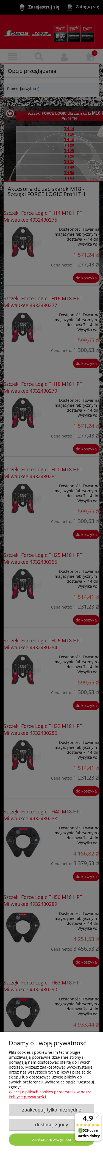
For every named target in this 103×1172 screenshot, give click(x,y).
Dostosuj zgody (51, 1124)
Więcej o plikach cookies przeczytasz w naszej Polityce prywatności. (51, 1094)
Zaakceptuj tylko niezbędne (51, 1110)
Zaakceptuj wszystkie (51, 1139)
